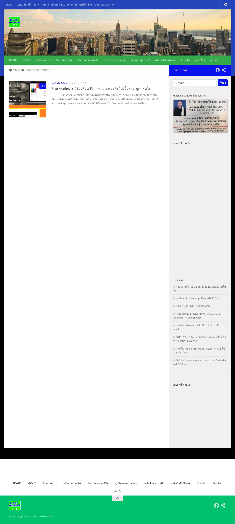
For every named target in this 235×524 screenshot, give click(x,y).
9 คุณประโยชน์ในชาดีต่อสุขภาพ (193, 306)
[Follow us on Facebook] (218, 70)
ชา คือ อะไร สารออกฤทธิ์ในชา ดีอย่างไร (197, 298)
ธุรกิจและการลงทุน (115, 60)
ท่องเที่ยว (200, 60)
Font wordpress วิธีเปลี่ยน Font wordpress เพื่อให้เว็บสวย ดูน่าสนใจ (101, 88)
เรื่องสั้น (185, 60)
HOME (13, 60)
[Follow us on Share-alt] (223, 70)
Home (9, 4)
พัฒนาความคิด (63, 60)
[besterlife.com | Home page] (14, 22)
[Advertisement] (200, 209)
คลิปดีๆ (214, 60)
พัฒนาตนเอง (43, 60)
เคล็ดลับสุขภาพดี (140, 60)
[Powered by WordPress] (21, 517)
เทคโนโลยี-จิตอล (59, 83)
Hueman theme (46, 516)
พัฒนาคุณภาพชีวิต (88, 60)
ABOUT (26, 60)
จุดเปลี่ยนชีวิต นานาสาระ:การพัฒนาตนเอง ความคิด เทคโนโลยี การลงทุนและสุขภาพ (66, 4)
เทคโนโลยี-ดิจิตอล (165, 60)
